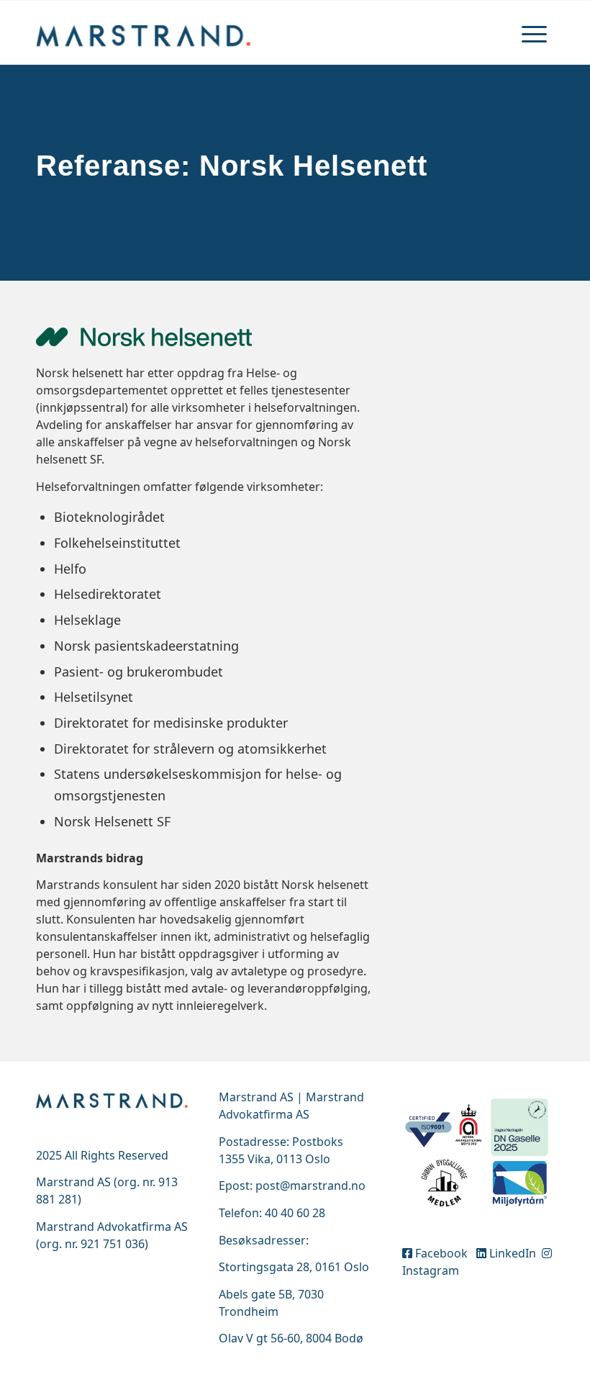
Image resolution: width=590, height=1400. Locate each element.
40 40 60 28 (295, 1213)
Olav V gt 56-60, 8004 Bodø (291, 1338)
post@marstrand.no (310, 1185)
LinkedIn (512, 1253)
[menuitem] (534, 32)
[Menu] (534, 32)
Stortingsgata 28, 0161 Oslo (294, 1267)
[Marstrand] (144, 32)
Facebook (442, 1253)
